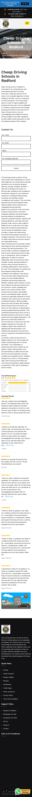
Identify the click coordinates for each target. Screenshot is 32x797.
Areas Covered (8, 674)
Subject (3, 151)
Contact (6, 728)
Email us (6, 725)
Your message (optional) (9, 158)
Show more (10, 445)
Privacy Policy (8, 695)
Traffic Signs (7, 688)
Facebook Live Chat (10, 718)
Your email (5, 143)
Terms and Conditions (10, 699)
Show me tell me (9, 692)
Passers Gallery (8, 677)
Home (3, 53)
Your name (5, 135)
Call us (5, 721)
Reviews (6, 681)
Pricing (5, 670)
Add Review (7, 684)
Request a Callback (9, 710)
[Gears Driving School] (5, 23)
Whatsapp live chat (9, 714)
